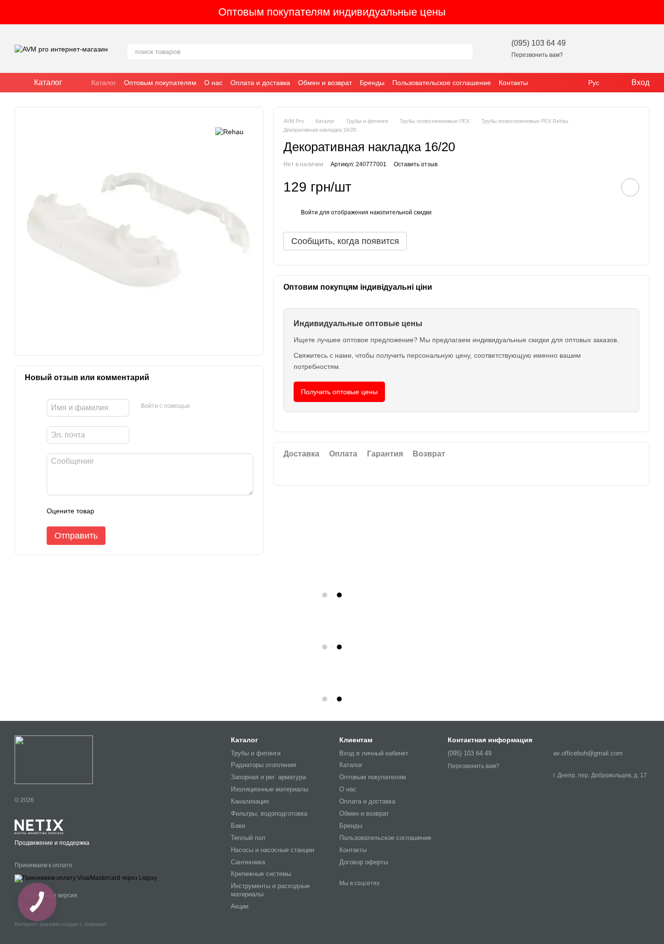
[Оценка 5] (172, 511)
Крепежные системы (261, 873)
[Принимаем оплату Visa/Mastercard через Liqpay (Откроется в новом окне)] (86, 877)
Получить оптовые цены (339, 392)
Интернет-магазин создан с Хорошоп (60, 924)
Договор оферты (363, 862)
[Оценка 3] (141, 511)
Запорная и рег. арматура (268, 777)
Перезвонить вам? (537, 55)
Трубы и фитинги (255, 753)
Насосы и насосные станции (272, 850)
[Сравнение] (616, 48)
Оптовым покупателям (160, 83)
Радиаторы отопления (263, 765)
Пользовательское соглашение (441, 83)
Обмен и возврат (325, 83)
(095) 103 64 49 (538, 43)
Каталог (103, 83)
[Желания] (591, 48)
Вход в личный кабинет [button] (373, 753)
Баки (238, 825)
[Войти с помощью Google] (216, 406)
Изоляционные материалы (269, 789)
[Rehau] (229, 131)
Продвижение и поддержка (52, 842)
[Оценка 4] (157, 511)
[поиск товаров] (464, 51)
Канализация (250, 801)
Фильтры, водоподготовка (269, 813)
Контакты (513, 83)
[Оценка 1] (110, 511)
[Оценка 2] (126, 511)
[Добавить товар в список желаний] (630, 187)
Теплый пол (248, 837)
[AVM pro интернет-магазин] (54, 759)
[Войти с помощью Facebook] (201, 406)
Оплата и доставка (260, 83)
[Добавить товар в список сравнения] (603, 187)
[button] (656, 12)
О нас (213, 83)
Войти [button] (309, 212)
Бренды (372, 83)
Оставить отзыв (415, 164)
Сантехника (248, 862)
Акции (239, 906)
